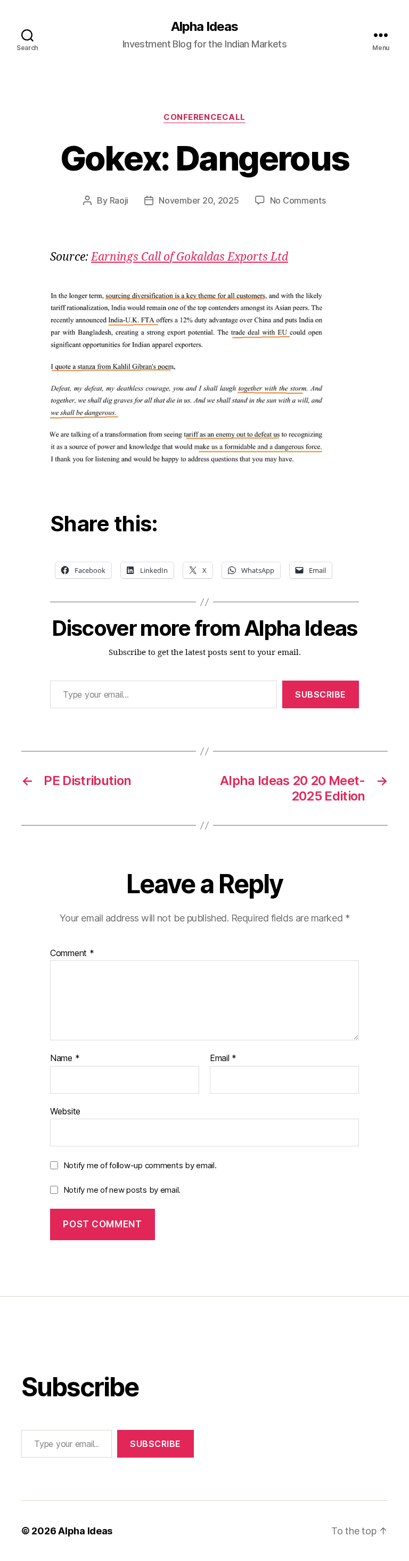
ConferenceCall (204, 117)
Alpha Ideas (204, 26)
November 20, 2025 (199, 200)
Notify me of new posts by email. (122, 1190)
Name (64, 1058)
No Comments (298, 200)
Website (65, 1111)
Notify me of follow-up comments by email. (140, 1165)
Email (223, 1058)
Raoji (119, 200)
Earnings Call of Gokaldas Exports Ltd (189, 257)
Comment (72, 953)
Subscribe (320, 694)
